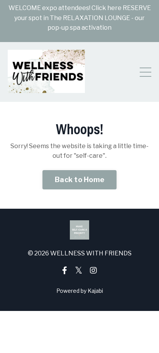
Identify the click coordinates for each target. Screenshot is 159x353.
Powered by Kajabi (79, 290)
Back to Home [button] (79, 180)
